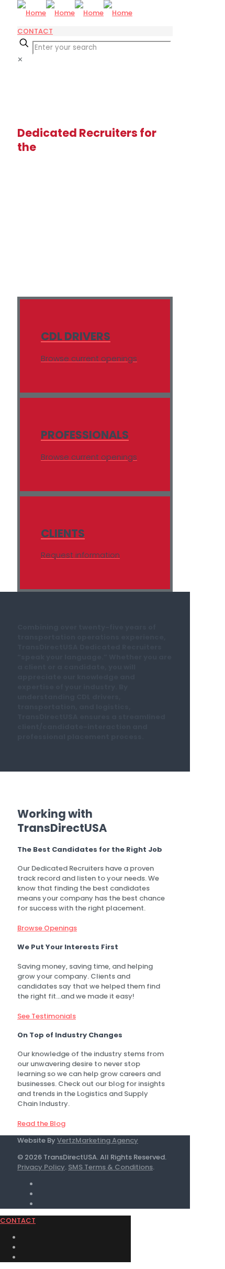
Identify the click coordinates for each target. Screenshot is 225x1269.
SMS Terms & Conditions (110, 1167)
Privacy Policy (41, 1167)
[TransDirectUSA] (74, 13)
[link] (20, 59)
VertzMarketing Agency (97, 1140)
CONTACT (35, 31)
